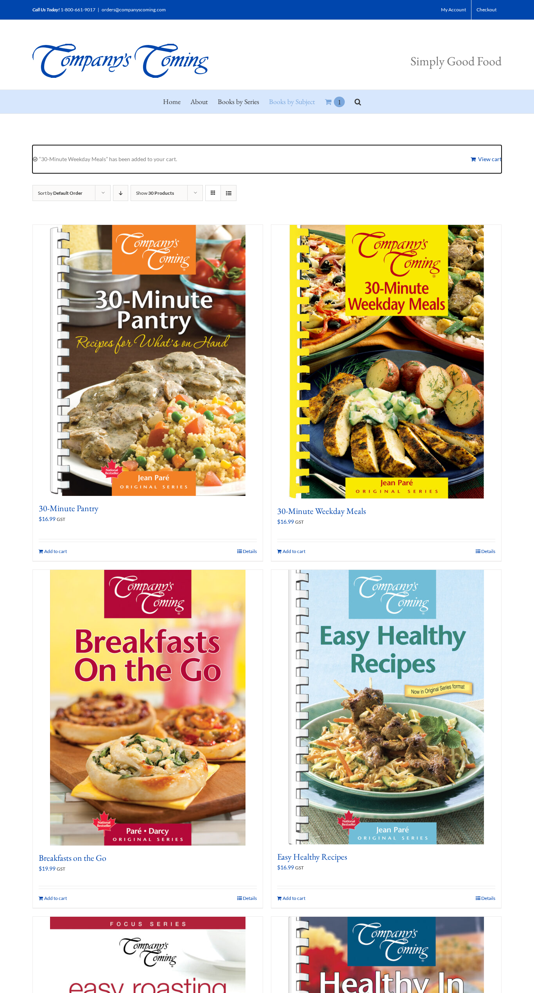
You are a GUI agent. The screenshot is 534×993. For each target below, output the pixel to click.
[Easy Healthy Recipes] (386, 707)
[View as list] (228, 193)
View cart (490, 159)
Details (250, 551)
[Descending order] (120, 193)
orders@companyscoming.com (134, 10)
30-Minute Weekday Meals (321, 511)
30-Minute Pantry (69, 508)
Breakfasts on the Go (72, 858)
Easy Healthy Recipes (312, 856)
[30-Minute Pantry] (148, 360)
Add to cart (55, 551)
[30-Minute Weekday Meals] (386, 362)
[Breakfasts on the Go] (148, 708)
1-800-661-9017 (78, 10)
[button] (358, 101)
